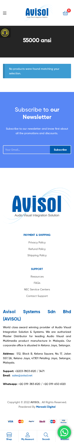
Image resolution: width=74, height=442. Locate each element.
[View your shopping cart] (65, 13)
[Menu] (8, 13)
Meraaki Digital (45, 407)
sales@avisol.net (22, 375)
